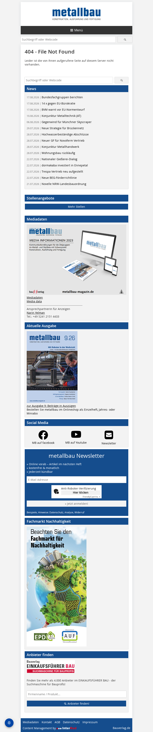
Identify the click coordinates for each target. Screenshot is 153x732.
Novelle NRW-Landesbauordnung (56, 184)
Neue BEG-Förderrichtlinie (52, 178)
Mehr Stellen (76, 207)
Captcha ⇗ (91, 497)
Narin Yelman (36, 313)
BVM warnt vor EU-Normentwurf (56, 109)
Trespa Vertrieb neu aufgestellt (55, 171)
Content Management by (40, 728)
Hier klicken (80, 492)
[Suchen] (125, 39)
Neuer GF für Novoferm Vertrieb (55, 140)
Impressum (90, 722)
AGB (57, 722)
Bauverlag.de (121, 728)
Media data (34, 301)
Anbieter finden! (78, 703)
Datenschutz (71, 722)
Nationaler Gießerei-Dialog (52, 159)
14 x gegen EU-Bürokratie (51, 103)
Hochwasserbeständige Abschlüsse (58, 134)
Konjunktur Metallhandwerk (53, 147)
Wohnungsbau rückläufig (51, 153)
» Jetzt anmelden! (76, 504)
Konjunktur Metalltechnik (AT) (54, 116)
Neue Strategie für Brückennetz (55, 128)
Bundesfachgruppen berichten (55, 97)
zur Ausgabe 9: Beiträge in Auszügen (51, 406)
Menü (78, 30)
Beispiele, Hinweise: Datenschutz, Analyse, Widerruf (55, 512)
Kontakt (47, 722)
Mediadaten (35, 297)
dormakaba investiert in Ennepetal (57, 165)
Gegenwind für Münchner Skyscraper (59, 122)
